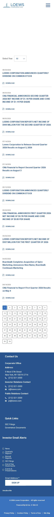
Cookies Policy (22, 513)
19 (5, 319)
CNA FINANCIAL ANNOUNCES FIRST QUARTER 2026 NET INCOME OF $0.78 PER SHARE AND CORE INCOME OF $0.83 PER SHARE (27, 216)
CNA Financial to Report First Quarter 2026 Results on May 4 (27, 289)
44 (40, 330)
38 (10, 330)
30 (15, 324)
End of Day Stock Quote (10, 465)
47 (10, 336)
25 (35, 319)
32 (25, 324)
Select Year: (8, 59)
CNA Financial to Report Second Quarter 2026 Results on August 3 (24, 169)
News (7, 448)
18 (45, 313)
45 (45, 330)
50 (25, 336)
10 (5, 313)
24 (30, 319)
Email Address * (16, 478)
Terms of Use (36, 513)
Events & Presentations (10, 470)
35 (40, 324)
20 (10, 319)
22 (20, 319)
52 (35, 336)
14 (25, 313)
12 (15, 313)
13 (20, 313)
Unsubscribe (7, 490)
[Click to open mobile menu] (48, 5)
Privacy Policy (9, 513)
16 (35, 313)
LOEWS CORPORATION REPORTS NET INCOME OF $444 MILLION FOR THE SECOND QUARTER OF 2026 (27, 123)
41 (25, 330)
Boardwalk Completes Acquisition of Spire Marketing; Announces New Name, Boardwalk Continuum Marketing (24, 265)
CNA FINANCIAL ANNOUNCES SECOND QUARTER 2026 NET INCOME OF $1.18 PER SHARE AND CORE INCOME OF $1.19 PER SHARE (26, 99)
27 (45, 319)
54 (45, 336)
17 (40, 313)
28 (5, 324)
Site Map (47, 513)
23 (25, 319)
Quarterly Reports (9, 452)
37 (5, 330)
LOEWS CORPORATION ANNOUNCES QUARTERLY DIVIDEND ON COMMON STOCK (26, 74)
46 (5, 336)
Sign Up (15, 483)
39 (15, 330)
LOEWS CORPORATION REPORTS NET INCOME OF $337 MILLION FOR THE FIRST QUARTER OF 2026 (26, 240)
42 (30, 330)
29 (10, 324)
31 (20, 324)
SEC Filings (13, 424)
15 (30, 313)
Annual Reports (8, 457)
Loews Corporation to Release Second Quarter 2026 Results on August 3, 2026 (25, 146)
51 (30, 336)
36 (45, 324)
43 (35, 330)
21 (15, 319)
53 (40, 336)
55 (5, 341)
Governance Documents (19, 428)
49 (20, 336)
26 (40, 319)
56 (10, 341)
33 (30, 324)
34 (35, 324)
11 (10, 313)
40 (20, 330)
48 (15, 336)
